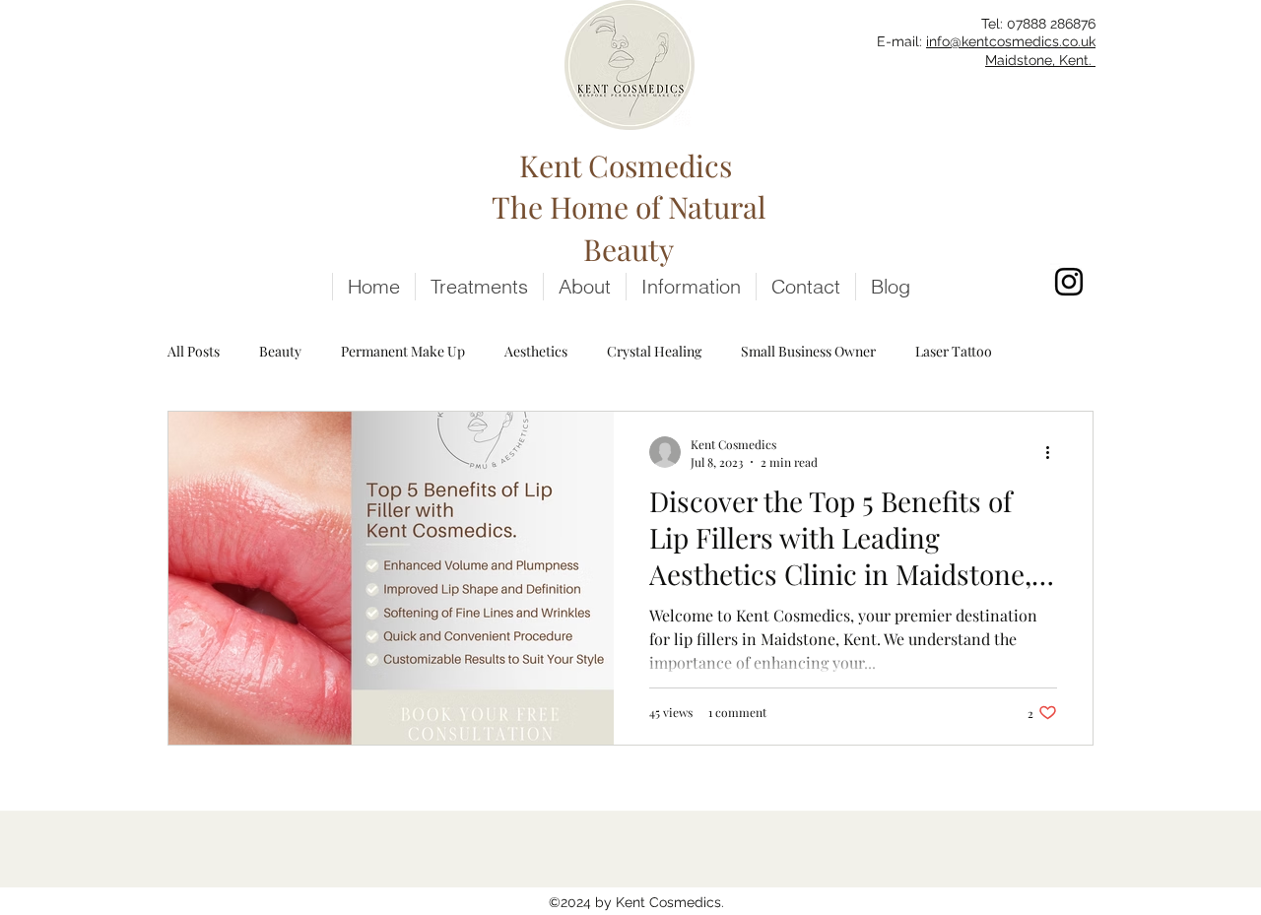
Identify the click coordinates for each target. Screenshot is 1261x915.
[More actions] (1054, 452)
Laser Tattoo (953, 351)
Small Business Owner (808, 351)
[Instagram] (1069, 281)
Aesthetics (535, 351)
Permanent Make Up (403, 351)
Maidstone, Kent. (1040, 60)
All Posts (193, 351)
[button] (691, 286)
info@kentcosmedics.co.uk (1010, 41)
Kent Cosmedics (629, 165)
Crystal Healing (654, 351)
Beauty (280, 351)
